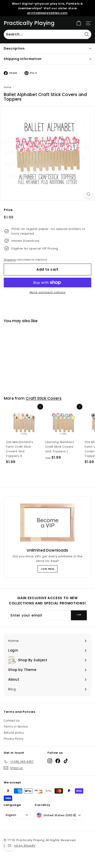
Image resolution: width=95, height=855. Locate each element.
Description (14, 48)
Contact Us (12, 720)
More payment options (48, 292)
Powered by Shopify (19, 845)
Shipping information (23, 59)
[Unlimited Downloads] (47, 523)
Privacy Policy (14, 739)
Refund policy (14, 733)
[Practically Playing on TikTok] (65, 761)
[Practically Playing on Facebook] (57, 761)
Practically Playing (29, 23)
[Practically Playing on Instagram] (50, 761)
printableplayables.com (47, 13)
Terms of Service (16, 726)
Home (7, 87)
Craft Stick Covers (43, 398)
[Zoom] (88, 194)
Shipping (10, 259)
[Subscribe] (79, 615)
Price (8, 210)
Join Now (47, 569)
